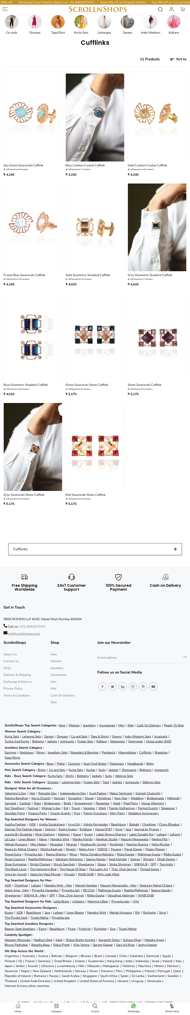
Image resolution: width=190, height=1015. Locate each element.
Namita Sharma (137, 844)
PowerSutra (13, 854)
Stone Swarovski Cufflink (145, 385)
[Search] (160, 9)
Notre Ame (86, 849)
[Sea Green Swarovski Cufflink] (32, 117)
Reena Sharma (56, 854)
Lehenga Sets (31, 736)
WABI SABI (86, 874)
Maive (43, 839)
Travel (75, 808)
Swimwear (135, 741)
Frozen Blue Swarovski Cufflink (24, 275)
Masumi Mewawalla (134, 839)
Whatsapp (133, 1011)
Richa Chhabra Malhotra (97, 854)
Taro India (166, 864)
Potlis (61, 763)
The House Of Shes (73, 869)
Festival (33, 808)
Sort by (181, 59)
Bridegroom (52, 803)
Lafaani (162, 834)
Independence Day (73, 793)
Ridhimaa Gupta (149, 854)
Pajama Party (37, 813)
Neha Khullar (161, 844)
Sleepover (168, 808)
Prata (72, 929)
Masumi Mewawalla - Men (118, 885)
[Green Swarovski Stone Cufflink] (95, 337)
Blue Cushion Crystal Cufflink (85, 165)
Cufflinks (145, 752)
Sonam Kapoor (103, 945)
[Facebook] (102, 686)
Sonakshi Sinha (109, 940)
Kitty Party (117, 813)
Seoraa (135, 859)
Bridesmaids (155, 798)
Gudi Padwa (97, 793)
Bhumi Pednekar (16, 945)
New (54, 654)
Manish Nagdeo (86, 885)
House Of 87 (103, 829)
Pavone (116, 849)
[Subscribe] (185, 658)
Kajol (59, 940)
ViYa (136, 901)
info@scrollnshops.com (24, 634)
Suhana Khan (132, 940)
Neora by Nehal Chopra (21, 849)
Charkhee (149, 824)
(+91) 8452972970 (32, 626)
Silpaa (101, 864)
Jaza (128, 829)
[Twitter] (113, 686)
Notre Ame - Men (17, 890)
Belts (150, 763)
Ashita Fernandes (95, 824)
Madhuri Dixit (43, 940)
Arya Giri (74, 824)
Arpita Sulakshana (52, 824)
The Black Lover (16, 869)
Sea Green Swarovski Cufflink (23, 165)
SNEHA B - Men (35, 895)
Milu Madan (38, 844)
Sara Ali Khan (125, 945)
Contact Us (11, 661)
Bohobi (134, 824)
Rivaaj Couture (15, 859)
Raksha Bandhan (16, 798)
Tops (106, 782)
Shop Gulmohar (16, 864)
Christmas (104, 798)
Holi (32, 793)
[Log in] (171, 9)
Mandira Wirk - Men (58, 885)
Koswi (77, 834)
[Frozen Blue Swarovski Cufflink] (32, 227)
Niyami (71, 849)
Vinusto (69, 874)
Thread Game (149, 869)
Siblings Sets (124, 776)
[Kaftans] (174, 22)
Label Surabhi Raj (141, 834)
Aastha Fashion (15, 824)
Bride (67, 803)
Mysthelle (116, 844)
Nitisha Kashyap (51, 849)
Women (56, 661)
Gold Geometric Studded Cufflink (88, 275)
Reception (103, 803)
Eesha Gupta (67, 829)
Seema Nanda (95, 859)
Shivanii (148, 859)
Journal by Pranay (146, 829)
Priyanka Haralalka (45, 890)
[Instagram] (133, 686)
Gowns (117, 736)
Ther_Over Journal (124, 869)
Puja (77, 813)
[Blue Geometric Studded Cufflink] (32, 337)
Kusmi (88, 834)
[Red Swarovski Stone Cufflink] (95, 447)
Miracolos (56, 844)
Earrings (10, 752)
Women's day (50, 808)
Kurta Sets (12, 736)
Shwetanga (86, 864)
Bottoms (38, 741)
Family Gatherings (122, 808)
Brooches (161, 752)
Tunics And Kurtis (17, 741)
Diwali (89, 798)
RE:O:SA (89, 890)
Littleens (78, 901)
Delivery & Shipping (17, 675)
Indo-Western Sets (138, 736)
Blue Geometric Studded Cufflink (25, 385)
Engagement (83, 803)
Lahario (175, 834)
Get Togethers (14, 808)
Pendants (108, 752)
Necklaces (26, 752)
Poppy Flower (155, 849)
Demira (50, 829)
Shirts (42, 770)
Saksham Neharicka (69, 859)
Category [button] (56, 1011)
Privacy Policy (13, 688)
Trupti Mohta (39, 917)
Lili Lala (10, 839)
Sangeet (10, 803)
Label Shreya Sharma (111, 834)
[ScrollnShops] (98, 9)
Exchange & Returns (17, 682)
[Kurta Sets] (81, 22)
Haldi (116, 803)
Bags (50, 763)
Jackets (52, 741)
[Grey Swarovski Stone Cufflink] (32, 447)
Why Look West (108, 874)
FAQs (7, 668)
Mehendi (173, 798)
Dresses (62, 736)
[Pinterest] (143, 686)
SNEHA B (140, 864)
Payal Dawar (133, 849)
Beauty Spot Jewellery (20, 929)
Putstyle (85, 929)
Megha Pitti (160, 839)
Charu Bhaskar (169, 824)
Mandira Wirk (59, 839)
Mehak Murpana (16, 844)
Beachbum (118, 824)
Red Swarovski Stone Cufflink (86, 494)
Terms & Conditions (16, 695)
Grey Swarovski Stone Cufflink (23, 494)
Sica (112, 929)
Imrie (118, 829)
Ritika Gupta (172, 854)
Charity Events (60, 813)
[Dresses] (35, 22)
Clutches (74, 763)
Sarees (49, 736)
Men (54, 682)
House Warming (152, 803)
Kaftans (101, 741)
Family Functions (95, 813)
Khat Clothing (45, 834)
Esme (42, 929)
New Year (120, 798)
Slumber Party (15, 813)
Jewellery (57, 668)
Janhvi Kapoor (147, 945)
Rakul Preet (61, 945)
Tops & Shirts (100, 736)
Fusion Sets (85, 741)
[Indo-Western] (151, 22)
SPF (153, 864)
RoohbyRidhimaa (40, 859)
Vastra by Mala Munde (45, 874)
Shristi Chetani (40, 864)
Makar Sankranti (121, 793)
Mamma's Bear (98, 901)
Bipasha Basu (40, 945)
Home (18, 1011)
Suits (101, 770)
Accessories (58, 675)
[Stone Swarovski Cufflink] (157, 337)
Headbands (135, 763)
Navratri (59, 798)
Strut (162, 912)
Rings (40, 752)
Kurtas (90, 770)
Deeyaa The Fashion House (23, 829)
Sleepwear (117, 741)
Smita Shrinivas (120, 864)
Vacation (89, 808)
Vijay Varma (81, 945)
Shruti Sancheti (64, 864)
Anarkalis (160, 736)
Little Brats (61, 901)
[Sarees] (127, 22)
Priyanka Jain (34, 854)
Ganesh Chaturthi (148, 793)
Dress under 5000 (158, 741)
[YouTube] (153, 686)
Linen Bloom (27, 839)
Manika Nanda (82, 839)
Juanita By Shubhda (18, 834)
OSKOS (102, 849)
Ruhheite (149, 912)
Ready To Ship (174, 725)
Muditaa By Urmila (93, 844)
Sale (54, 702)
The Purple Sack (16, 917)
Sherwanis (129, 770)
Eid (66, 808)
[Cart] (182, 9)
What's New (172, 1011)
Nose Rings (12, 757)
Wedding (137, 798)
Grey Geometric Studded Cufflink (150, 275)
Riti (137, 912)
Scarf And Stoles (94, 763)
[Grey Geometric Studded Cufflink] (157, 227)
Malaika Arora (154, 940)
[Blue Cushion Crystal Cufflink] (95, 117)
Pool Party (131, 803)
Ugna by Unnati (16, 874)
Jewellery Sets (57, 752)
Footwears (117, 763)
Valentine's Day (15, 793)
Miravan (71, 844)
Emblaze (86, 829)
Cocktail (25, 803)
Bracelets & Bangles (84, 752)
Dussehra (75, 798)
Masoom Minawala (17, 940)
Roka (37, 803)
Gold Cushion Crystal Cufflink (147, 165)
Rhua (73, 854)
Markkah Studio (106, 839)
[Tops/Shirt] (58, 22)
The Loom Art (98, 869)
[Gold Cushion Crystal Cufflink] (157, 117)
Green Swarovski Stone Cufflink (87, 385)
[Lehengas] (104, 22)
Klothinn (64, 834)
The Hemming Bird (43, 869)
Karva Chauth (41, 798)
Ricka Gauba (125, 854)
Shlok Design (166, 859)
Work (102, 808)
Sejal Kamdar (118, 859)
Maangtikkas (127, 752)
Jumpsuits (67, 741)
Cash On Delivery (63, 695)
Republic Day (47, 793)
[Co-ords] (12, 22)
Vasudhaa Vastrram (121, 895)
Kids (53, 688)
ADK (32, 824)
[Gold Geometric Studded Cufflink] (95, 227)
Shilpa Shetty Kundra (80, 940)
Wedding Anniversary (143, 813)
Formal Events (148, 808)
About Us (10, 654)
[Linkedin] (123, 686)
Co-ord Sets (79, 736)
